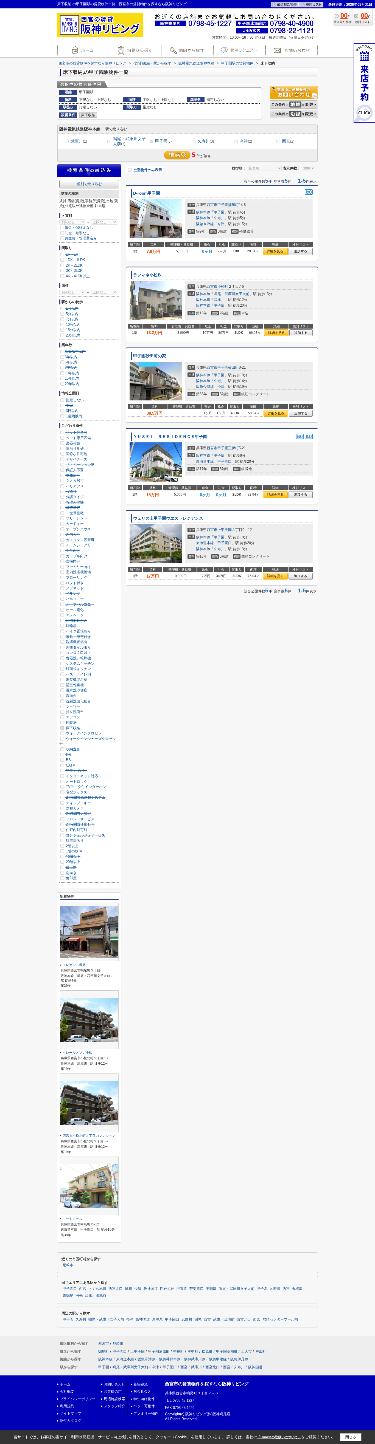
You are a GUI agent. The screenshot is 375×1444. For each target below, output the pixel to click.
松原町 (207, 1351)
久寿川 (205, 141)
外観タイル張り (78, 647)
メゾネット (74, 588)
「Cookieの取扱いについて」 (279, 1437)
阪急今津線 (205, 224)
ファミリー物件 (145, 1413)
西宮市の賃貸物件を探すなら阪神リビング (206, 1383)
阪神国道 (151, 1289)
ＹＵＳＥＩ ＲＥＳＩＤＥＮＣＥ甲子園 (170, 436)
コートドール (72, 1219)
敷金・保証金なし (79, 227)
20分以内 (72, 335)
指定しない (74, 400)
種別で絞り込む (89, 184)
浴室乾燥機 (74, 685)
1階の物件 (73, 851)
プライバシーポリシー (78, 1399)
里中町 (193, 1351)
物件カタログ (70, 1420)
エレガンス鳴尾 (74, 965)
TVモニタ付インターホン (85, 787)
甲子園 (163, 141)
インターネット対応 (81, 776)
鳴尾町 (103, 1351)
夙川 (128, 1289)
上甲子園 (224, 530)
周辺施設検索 (114, 1399)
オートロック (76, 781)
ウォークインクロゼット (85, 733)
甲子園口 (224, 461)
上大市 (246, 1351)
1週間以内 (73, 416)
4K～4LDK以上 (77, 276)
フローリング (76, 577)
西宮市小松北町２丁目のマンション (89, 1136)
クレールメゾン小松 (77, 1053)
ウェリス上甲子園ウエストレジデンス (168, 518)
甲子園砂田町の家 (149, 356)
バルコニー (74, 599)
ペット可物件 (144, 1406)
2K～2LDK (74, 265)
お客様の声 (113, 1391)
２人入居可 (74, 481)
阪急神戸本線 (169, 1359)
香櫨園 (297, 1289)
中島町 (178, 1351)
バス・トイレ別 (78, 674)
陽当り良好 (74, 449)
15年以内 (72, 378)
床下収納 (72, 728)
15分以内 (72, 330)
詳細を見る (275, 251)
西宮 (288, 141)
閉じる (350, 1437)
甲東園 (182, 1289)
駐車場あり (74, 840)
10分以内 (72, 325)
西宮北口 (115, 1289)
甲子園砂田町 (228, 367)
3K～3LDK (74, 271)
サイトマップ (70, 1413)
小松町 (222, 286)
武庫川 (79, 141)
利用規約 (67, 1406)
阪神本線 (203, 212)
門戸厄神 (167, 1289)
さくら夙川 (97, 1289)
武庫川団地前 (95, 1296)
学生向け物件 (144, 1399)
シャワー (72, 706)
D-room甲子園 (146, 193)
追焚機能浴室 (76, 679)
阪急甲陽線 (218, 1359)
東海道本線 (205, 461)
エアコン (72, 717)
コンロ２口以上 (78, 653)
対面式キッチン (78, 669)
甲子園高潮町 (226, 1351)
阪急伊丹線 (239, 1359)
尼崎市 (68, 1265)
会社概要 (67, 1391)
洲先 (79, 1296)
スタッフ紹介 (114, 1406)
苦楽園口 (196, 1289)
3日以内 (72, 411)
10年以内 (72, 373)
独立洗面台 (74, 712)
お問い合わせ (114, 1384)
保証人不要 (74, 470)
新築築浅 (140, 1384)
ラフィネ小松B (147, 275)
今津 (246, 141)
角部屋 (71, 878)
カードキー (74, 524)
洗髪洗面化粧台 (78, 701)
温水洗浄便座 (76, 690)
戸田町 (260, 1351)
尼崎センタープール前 (280, 1319)
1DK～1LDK (75, 260)
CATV (70, 765)
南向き (71, 873)
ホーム (65, 1384)
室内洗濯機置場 (78, 572)
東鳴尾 (68, 1296)
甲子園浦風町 (228, 205)
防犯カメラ (74, 808)
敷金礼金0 (141, 1391)
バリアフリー (76, 486)
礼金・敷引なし (77, 233)
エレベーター (76, 615)
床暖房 (71, 722)
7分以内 (72, 319)
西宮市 (212, 205)
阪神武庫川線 (194, 1359)
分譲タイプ (74, 497)
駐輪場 (71, 626)
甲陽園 (211, 1289)
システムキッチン (79, 664)
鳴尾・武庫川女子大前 (129, 141)
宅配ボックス (76, 792)
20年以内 (72, 384)
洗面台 (71, 696)
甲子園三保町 (228, 448)
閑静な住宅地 (76, 454)
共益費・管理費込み (81, 238)
